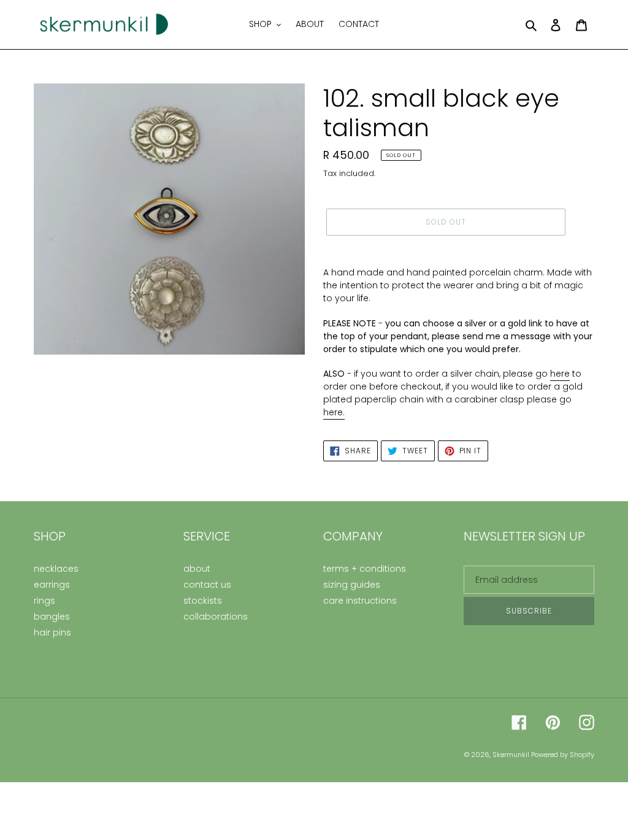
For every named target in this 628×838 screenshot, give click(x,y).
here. (334, 412)
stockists (202, 600)
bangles (52, 616)
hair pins (52, 632)
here (560, 373)
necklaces (56, 569)
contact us (207, 585)
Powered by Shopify (562, 754)
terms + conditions (364, 569)
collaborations (215, 616)
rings (44, 600)
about (196, 569)
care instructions (360, 600)
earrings (52, 585)
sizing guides (351, 585)
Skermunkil (511, 754)
